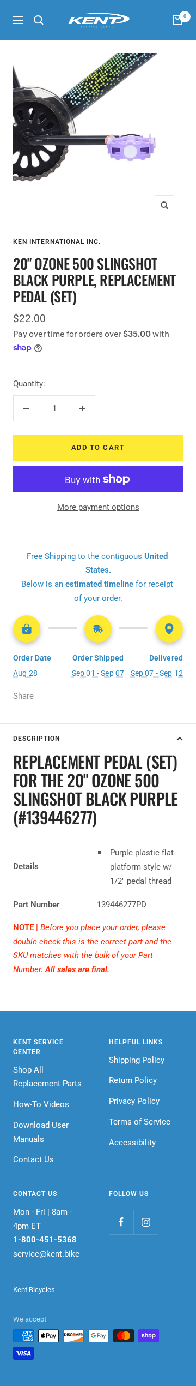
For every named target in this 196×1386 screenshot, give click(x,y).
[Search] (39, 20)
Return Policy (133, 1080)
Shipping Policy (136, 1060)
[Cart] (177, 20)
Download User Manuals (41, 1132)
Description (36, 738)
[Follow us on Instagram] (145, 1222)
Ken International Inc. (57, 242)
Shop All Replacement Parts (47, 1077)
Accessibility (132, 1142)
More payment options (98, 507)
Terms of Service (139, 1122)
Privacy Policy (134, 1101)
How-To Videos (41, 1104)
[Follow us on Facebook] (121, 1222)
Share (23, 696)
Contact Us (33, 1159)
